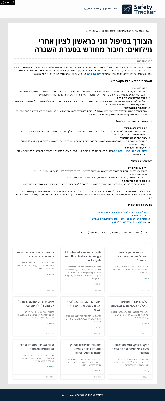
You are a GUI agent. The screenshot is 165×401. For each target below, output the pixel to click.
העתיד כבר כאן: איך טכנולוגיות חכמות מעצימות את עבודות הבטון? (84, 305)
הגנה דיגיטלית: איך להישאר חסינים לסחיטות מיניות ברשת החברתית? (132, 256)
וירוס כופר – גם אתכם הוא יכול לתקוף (129, 222)
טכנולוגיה (107, 9)
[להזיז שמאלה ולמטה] (2, 3)
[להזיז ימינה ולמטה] (3, 3)
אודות (116, 9)
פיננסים (97, 9)
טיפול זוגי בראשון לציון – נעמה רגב (130, 150)
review (115, 232)
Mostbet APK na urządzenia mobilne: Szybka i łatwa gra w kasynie (83, 256)
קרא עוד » (145, 278)
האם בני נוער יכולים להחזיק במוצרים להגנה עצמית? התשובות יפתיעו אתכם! (85, 349)
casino (147, 232)
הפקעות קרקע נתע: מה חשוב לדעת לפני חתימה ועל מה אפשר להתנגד (130, 349)
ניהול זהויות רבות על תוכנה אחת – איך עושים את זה (122, 212)
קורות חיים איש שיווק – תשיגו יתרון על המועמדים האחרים (119, 218)
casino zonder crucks (131, 232)
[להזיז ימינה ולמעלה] (3, 2)
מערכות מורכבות (139, 215)
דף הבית (149, 30)
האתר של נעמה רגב (96, 73)
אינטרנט (88, 9)
